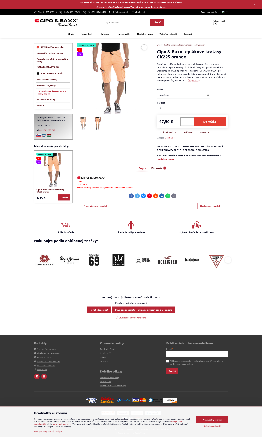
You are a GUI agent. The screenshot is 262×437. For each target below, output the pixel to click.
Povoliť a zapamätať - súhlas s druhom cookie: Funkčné (143, 309)
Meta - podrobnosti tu (62, 424)
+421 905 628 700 (47, 130)
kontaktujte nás (158, 7)
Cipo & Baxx (170, 137)
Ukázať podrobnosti (212, 426)
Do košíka (209, 121)
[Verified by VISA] (91, 400)
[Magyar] (49, 135)
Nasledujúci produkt (210, 206)
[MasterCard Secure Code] (107, 400)
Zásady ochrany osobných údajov (48, 431)
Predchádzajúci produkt (96, 206)
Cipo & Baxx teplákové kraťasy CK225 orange (50, 190)
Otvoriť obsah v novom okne (132, 317)
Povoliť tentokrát (99, 309)
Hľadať (157, 22)
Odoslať (172, 371)
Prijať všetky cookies (212, 419)
